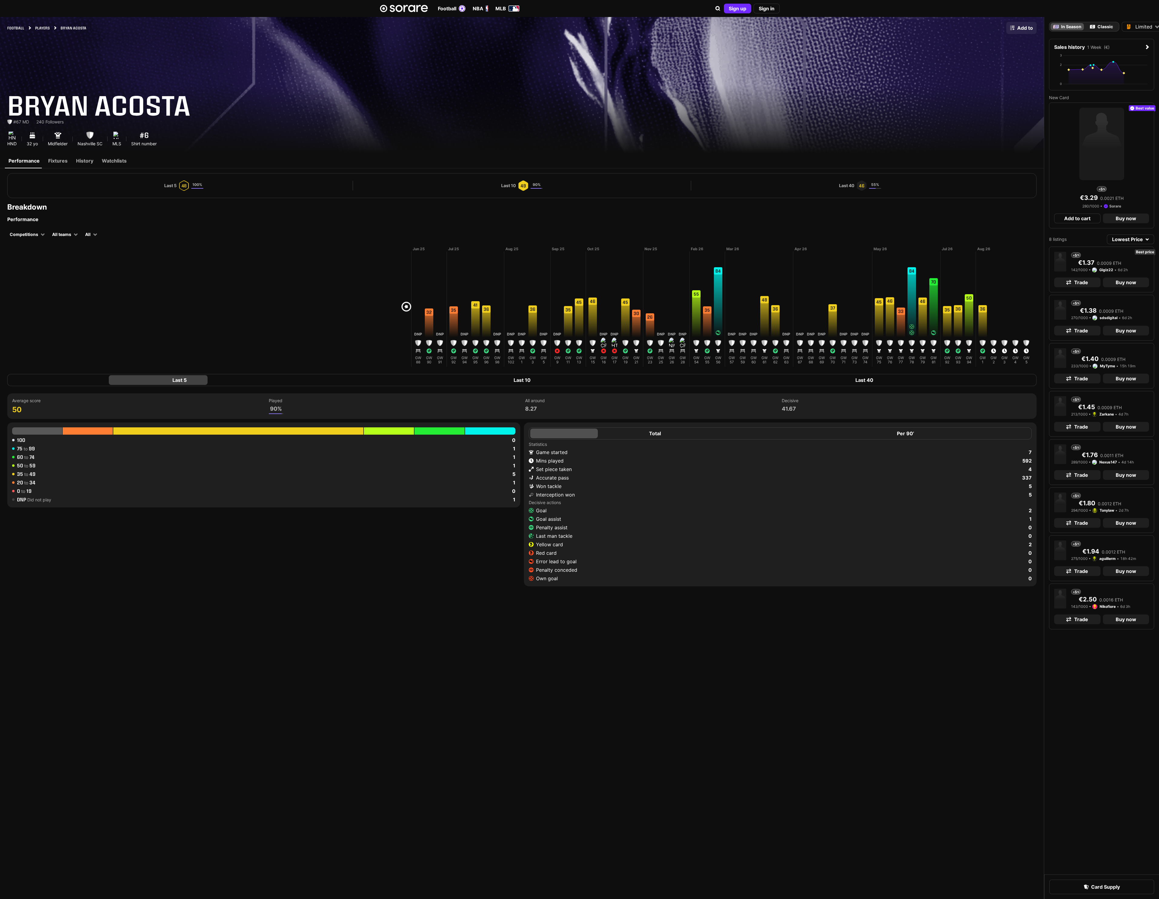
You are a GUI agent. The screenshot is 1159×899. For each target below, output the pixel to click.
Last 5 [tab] (179, 380)
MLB (500, 8)
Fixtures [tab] (58, 161)
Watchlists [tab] (114, 161)
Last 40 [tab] (864, 380)
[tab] (1101, 26)
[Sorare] (404, 8)
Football (447, 8)
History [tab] (84, 161)
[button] (718, 8)
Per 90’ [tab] (905, 433)
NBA (478, 8)
